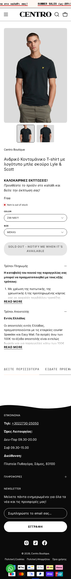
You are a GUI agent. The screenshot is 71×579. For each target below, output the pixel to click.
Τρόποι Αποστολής (16, 311)
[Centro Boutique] (36, 14)
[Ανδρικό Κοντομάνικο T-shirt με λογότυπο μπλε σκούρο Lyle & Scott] (26, 133)
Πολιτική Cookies (14, 559)
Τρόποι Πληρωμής (16, 266)
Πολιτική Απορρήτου (38, 559)
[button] (56, 14)
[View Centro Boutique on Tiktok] (35, 543)
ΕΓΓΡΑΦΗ (35, 526)
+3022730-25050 (25, 423)
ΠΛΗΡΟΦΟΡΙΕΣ (13, 476)
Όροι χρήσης (59, 559)
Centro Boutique (14, 149)
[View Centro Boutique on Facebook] (45, 543)
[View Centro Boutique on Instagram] (26, 543)
